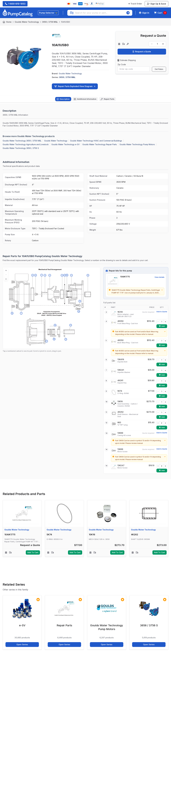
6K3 (119, 422)
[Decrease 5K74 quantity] (158, 391)
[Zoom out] (6, 275)
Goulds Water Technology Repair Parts (99, 144)
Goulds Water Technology (27, 22)
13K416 (120, 359)
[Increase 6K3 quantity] (165, 423)
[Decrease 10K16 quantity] (158, 402)
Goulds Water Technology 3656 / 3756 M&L (22, 141)
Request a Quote (143, 51)
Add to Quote (161, 312)
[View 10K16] (113, 402)
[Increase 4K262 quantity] (165, 412)
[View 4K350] (113, 322)
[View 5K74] (113, 392)
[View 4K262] (113, 413)
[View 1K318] (113, 313)
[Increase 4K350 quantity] (165, 321)
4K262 (120, 412)
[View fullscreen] (6, 279)
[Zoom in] (6, 270)
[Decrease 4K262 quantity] (158, 412)
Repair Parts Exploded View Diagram (75, 86)
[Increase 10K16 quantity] (165, 402)
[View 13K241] (113, 371)
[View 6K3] (113, 423)
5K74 (119, 391)
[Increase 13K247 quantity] (165, 466)
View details (159, 277)
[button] (66, 339)
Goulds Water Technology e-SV (65, 144)
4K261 (120, 380)
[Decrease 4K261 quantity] (158, 381)
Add (164, 326)
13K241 (120, 370)
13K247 (120, 465)
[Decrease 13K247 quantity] (158, 466)
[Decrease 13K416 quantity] (158, 360)
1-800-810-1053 (16, 3)
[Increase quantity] (163, 44)
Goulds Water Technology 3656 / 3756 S (21, 148)
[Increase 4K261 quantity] (165, 381)
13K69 (120, 433)
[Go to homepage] (18, 12)
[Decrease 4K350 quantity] (158, 321)
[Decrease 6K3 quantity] (158, 423)
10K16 (120, 401)
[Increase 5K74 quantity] (165, 391)
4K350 (120, 321)
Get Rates (159, 69)
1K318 (120, 312)
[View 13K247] (113, 466)
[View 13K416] (113, 360)
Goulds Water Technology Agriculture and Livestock (26, 144)
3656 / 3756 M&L (50, 22)
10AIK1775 (125, 277)
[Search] (128, 13)
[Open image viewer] (24, 58)
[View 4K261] (113, 381)
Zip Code (122, 64)
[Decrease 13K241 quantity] (158, 370)
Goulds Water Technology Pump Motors (137, 144)
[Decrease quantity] (152, 44)
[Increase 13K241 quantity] (165, 370)
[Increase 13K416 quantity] (165, 360)
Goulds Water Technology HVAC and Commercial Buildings (96, 141)
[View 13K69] (113, 434)
